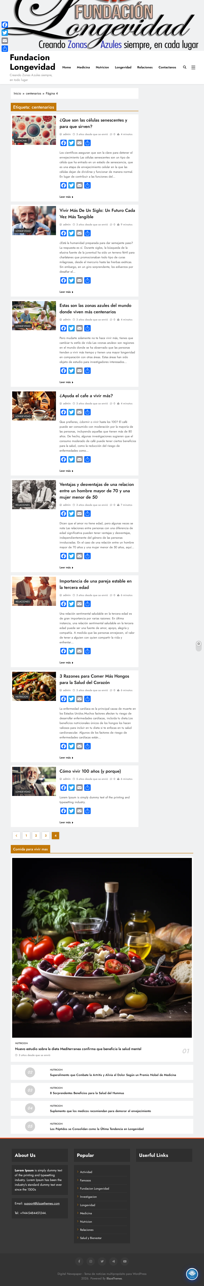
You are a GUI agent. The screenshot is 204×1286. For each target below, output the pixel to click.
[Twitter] (5, 33)
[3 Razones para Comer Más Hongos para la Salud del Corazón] (34, 686)
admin (67, 134)
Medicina (83, 67)
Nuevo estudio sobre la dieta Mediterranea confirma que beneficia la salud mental (78, 1048)
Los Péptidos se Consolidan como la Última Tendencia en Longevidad (97, 1129)
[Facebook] (5, 25)
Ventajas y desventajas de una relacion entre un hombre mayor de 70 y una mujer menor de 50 (97, 490)
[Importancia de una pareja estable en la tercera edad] (34, 591)
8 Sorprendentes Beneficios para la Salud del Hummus (87, 1093)
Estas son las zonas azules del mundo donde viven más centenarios (95, 308)
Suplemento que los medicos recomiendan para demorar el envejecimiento (100, 1111)
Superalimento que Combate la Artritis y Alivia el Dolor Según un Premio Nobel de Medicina (113, 1075)
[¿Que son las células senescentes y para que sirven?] (34, 130)
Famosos (85, 1180)
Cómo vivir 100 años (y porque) (90, 771)
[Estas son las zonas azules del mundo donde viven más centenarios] (34, 315)
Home (66, 67)
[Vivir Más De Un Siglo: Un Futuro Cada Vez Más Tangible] (34, 220)
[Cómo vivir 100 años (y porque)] (34, 781)
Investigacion (88, 1197)
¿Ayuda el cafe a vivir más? (86, 395)
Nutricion (102, 67)
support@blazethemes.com (42, 1203)
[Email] (5, 41)
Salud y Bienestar (91, 1238)
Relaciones (145, 67)
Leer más (65, 197)
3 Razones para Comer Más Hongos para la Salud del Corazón (94, 679)
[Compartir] (5, 49)
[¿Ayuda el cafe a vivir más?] (34, 405)
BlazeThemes (114, 1278)
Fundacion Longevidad (32, 62)
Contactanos (167, 67)
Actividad (86, 1172)
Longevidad (123, 67)
